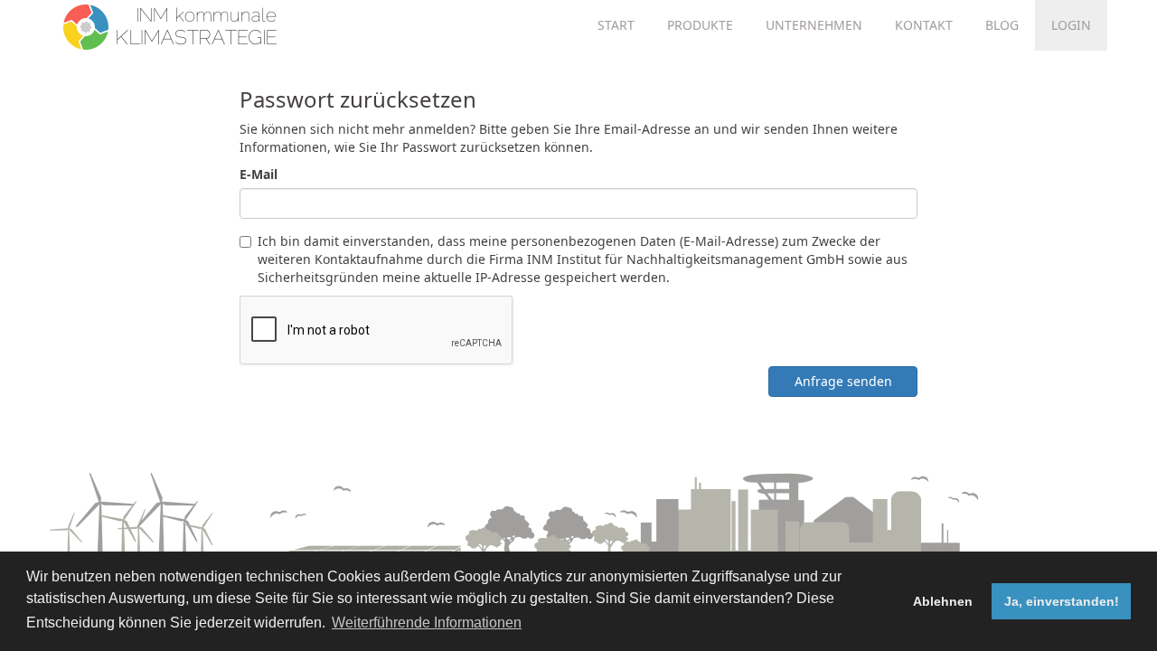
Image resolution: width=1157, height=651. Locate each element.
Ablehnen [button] (943, 601)
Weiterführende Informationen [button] (427, 622)
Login (1071, 24)
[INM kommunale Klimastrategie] (170, 22)
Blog (1002, 24)
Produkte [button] (700, 24)
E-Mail (258, 174)
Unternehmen (814, 24)
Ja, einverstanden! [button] (1061, 601)
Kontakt (924, 24)
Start (616, 24)
